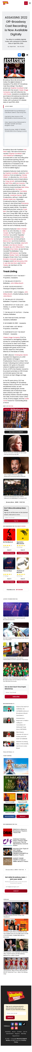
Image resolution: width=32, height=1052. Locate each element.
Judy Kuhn (24, 243)
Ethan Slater (14, 249)
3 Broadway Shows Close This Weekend (14, 916)
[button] (26, 3)
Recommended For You (10, 824)
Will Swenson (14, 253)
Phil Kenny (25, 203)
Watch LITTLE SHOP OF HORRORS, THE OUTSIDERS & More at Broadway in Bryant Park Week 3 (22, 711)
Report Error (16, 1036)
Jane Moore (13, 245)
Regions (17, 1033)
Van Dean (18, 189)
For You (10, 406)
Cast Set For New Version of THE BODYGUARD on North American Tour (15, 117)
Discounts (22, 816)
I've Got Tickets (9, 553)
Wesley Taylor (14, 255)
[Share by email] (27, 54)
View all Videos (8, 752)
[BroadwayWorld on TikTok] (24, 1024)
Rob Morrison (12, 263)
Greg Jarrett (9, 181)
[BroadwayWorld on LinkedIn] (20, 1024)
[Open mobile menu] (30, 3)
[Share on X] (23, 54)
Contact (19, 1031)
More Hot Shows (9, 816)
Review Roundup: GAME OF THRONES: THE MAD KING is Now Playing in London (16, 130)
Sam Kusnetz (20, 183)
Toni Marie (23, 191)
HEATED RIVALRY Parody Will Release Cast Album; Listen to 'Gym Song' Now (15, 111)
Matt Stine (9, 183)
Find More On (15, 589)
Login (21, 3)
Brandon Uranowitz (10, 259)
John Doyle (7, 94)
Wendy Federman (9, 199)
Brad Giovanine (18, 261)
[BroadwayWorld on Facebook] (12, 1024)
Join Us (25, 1031)
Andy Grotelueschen (13, 238)
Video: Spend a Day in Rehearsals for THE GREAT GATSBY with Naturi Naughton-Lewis (15, 123)
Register (16, 3)
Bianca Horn (7, 241)
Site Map (23, 1033)
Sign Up (10, 1017)
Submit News (10, 1033)
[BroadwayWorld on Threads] (12, 1028)
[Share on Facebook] (19, 54)
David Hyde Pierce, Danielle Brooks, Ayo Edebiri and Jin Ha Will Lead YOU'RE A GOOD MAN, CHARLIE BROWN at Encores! (16, 934)
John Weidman (8, 156)
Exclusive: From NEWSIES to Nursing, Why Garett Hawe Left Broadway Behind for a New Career (16, 953)
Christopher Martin (21, 355)
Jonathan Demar (16, 195)
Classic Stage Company (11, 337)
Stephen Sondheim (17, 88)
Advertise (8, 1031)
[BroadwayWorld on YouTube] (16, 1028)
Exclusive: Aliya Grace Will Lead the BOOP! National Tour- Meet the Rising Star (15, 972)
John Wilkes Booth (18, 247)
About (13, 1031)
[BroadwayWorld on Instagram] (16, 1024)
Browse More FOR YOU (15, 502)
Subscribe (16, 697)
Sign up (16, 891)
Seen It (9, 550)
